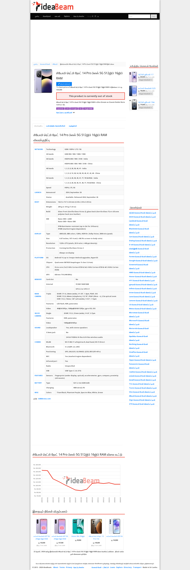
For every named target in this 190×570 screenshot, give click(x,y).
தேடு (153, 16)
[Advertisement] (95, 40)
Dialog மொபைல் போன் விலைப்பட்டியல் (143, 240)
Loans (112, 567)
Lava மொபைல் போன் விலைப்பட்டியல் (142, 296)
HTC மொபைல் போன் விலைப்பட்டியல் (142, 280)
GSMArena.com (44, 399)
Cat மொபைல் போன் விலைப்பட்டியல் (141, 236)
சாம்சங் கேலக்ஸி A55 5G (114, 536)
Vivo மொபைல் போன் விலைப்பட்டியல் (142, 392)
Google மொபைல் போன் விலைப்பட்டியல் (143, 260)
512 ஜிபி (74, 109)
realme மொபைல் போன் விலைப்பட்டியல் (143, 372)
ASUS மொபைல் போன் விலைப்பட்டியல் (142, 217)
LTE (67, 109)
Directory (128, 567)
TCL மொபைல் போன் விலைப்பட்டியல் (141, 384)
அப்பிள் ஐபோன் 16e (146, 102)
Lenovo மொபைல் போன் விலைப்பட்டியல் (143, 300)
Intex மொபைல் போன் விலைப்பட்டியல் (142, 292)
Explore (67, 16)
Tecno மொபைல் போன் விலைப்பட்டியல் (143, 388)
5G (80, 109)
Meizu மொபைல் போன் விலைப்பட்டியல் (143, 308)
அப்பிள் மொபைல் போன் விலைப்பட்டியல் (142, 213)
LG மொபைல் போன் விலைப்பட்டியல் (141, 304)
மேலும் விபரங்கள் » (145, 80)
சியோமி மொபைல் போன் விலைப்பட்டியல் (143, 396)
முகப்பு (37, 16)
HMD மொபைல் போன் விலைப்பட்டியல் (142, 272)
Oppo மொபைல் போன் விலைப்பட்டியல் (142, 360)
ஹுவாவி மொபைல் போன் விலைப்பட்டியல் (143, 284)
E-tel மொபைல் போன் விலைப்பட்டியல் (142, 244)
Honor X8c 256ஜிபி (78, 536)
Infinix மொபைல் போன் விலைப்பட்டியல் (143, 288)
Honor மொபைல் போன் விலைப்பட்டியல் (143, 276)
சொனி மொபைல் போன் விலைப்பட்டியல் (142, 380)
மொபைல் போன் (96, 567)
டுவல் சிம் (60, 109)
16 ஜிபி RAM (88, 109)
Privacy (69, 567)
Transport (137, 567)
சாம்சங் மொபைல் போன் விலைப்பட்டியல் (142, 376)
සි (95, 16)
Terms (62, 567)
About (55, 567)
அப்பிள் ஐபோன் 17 (145, 74)
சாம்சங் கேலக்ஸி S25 (146, 88)
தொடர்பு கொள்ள (79, 16)
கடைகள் (57, 16)
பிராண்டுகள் (47, 16)
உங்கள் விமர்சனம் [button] (65, 84)
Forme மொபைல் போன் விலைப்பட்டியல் (143, 256)
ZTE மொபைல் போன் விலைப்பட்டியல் (141, 404)
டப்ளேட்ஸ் (106, 567)
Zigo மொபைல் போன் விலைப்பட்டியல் (142, 400)
